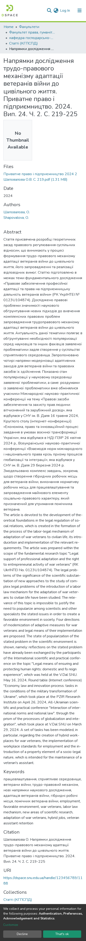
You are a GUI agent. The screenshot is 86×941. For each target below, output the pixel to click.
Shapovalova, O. (16, 217)
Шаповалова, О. (16, 212)
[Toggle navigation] (79, 10)
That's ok (62, 934)
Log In (65, 10)
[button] (56, 10)
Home (9, 26)
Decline (22, 934)
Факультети (29, 26)
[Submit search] (49, 10)
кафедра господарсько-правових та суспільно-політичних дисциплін (32, 37)
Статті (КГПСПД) (23, 43)
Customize (10, 925)
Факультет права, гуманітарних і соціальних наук (32, 32)
